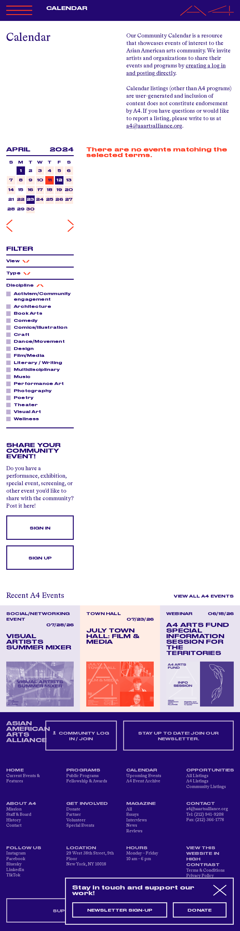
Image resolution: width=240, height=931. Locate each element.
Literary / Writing (38, 363)
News (131, 825)
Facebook (15, 859)
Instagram (16, 853)
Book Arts (28, 313)
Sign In (40, 528)
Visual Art (27, 412)
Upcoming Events (143, 776)
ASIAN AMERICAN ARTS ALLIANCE (28, 732)
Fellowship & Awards (86, 781)
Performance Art (39, 384)
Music (22, 377)
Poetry (23, 398)
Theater (26, 405)
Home (15, 770)
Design (24, 349)
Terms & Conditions (205, 870)
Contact (14, 825)
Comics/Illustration (41, 327)
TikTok (13, 875)
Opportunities (210, 770)
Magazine (141, 803)
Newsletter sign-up (119, 910)
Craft (21, 335)
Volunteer (76, 820)
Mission (14, 809)
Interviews (136, 820)
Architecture (32, 306)
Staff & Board (18, 814)
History (13, 820)
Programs (83, 770)
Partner (73, 814)
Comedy (26, 321)
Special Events (80, 825)
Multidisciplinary (37, 370)
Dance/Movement (39, 341)
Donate (73, 809)
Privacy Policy (200, 876)
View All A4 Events (204, 596)
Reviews (134, 831)
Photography (33, 391)
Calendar (66, 8)
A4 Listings (197, 781)
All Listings (197, 776)
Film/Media (29, 355)
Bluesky (14, 864)
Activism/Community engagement (42, 296)
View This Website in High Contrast (203, 856)
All (129, 809)
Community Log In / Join (83, 736)
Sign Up (40, 558)
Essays (132, 814)
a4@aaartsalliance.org (154, 126)
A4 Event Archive (143, 781)
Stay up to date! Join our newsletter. (178, 736)
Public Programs (82, 776)
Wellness (26, 419)
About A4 (21, 803)
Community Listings (206, 787)
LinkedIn (15, 870)
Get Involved (87, 803)
